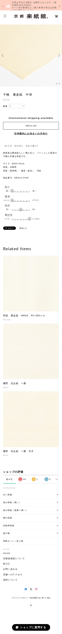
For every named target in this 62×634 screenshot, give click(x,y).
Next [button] (58, 55)
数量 (5, 106)
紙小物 (6, 533)
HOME (6, 553)
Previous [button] (3, 55)
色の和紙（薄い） (12, 502)
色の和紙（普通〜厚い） (15, 510)
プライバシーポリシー (20, 598)
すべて (9, 479)
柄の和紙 (7, 518)
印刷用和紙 (8, 525)
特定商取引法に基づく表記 (40, 598)
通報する (23, 228)
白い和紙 (7, 494)
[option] (31, 55)
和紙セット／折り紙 (13, 541)
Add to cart (31, 126)
